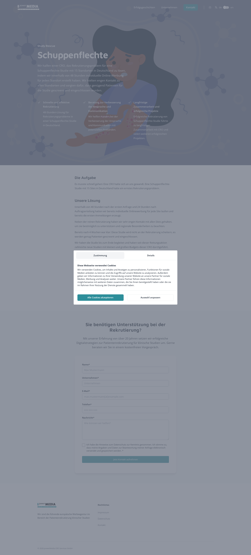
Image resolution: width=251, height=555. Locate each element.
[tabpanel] (125, 275)
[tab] (100, 255)
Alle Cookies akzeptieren (100, 297)
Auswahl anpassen (150, 297)
